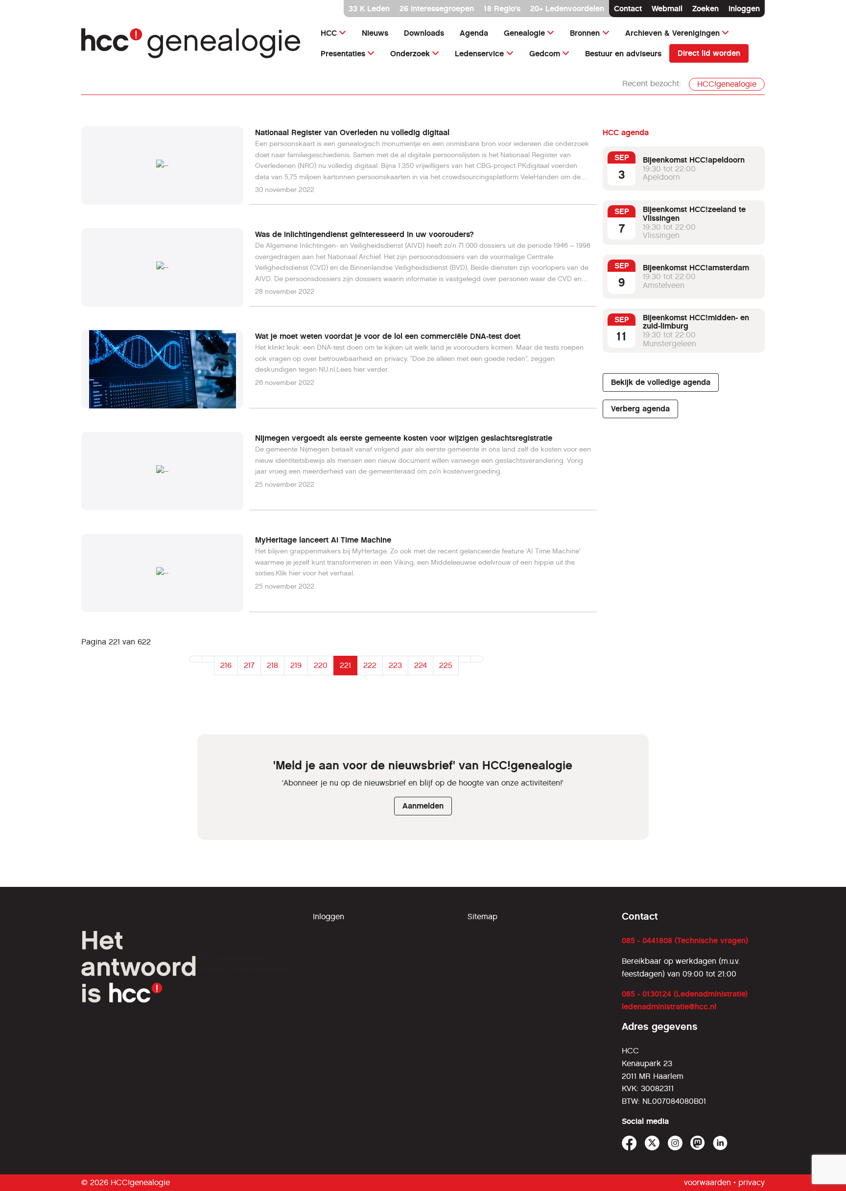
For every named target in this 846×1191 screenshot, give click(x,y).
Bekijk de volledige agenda (660, 382)
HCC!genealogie (726, 84)
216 (226, 665)
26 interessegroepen (437, 8)
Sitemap (482, 916)
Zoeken (705, 8)
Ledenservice (479, 53)
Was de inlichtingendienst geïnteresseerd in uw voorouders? (364, 234)
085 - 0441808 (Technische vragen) (685, 940)
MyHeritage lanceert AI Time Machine (323, 540)
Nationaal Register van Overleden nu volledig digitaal (352, 132)
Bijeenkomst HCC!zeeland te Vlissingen (694, 214)
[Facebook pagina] (629, 1143)
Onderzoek (410, 53)
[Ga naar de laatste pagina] (476, 659)
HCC (329, 33)
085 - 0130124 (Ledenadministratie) (685, 994)
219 (296, 665)
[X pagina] (652, 1143)
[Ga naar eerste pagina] (195, 659)
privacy (751, 1182)
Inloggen (744, 8)
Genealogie (524, 33)
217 (249, 665)
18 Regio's (502, 8)
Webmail (667, 8)
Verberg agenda (640, 408)
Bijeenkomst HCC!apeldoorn (694, 160)
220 (321, 665)
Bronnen (585, 33)
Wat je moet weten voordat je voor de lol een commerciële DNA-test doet (387, 336)
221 (345, 665)
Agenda (474, 33)
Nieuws (375, 33)
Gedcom (544, 53)
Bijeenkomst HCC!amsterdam (696, 267)
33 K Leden (369, 8)
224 (420, 665)
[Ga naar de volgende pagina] (464, 659)
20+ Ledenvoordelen (567, 8)
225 (445, 665)
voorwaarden (707, 1182)
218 (272, 665)
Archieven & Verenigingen (672, 33)
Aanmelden (423, 805)
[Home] (191, 43)
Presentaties (343, 53)
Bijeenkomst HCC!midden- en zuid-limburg (696, 322)
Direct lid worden (709, 53)
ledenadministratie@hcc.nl (669, 1006)
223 (395, 665)
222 (369, 665)
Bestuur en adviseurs (623, 53)
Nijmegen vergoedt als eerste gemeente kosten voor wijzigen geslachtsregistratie (403, 438)
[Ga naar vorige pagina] (208, 659)
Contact (628, 8)
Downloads (424, 33)
